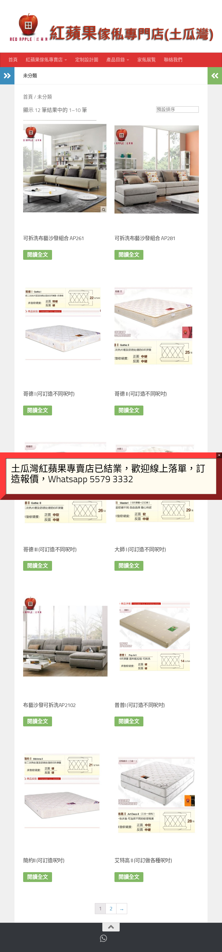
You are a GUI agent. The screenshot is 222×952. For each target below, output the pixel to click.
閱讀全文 (37, 255)
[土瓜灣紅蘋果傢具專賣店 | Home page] (111, 26)
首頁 (13, 59)
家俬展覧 (146, 59)
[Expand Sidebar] (7, 75)
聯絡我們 (173, 59)
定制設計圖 (86, 59)
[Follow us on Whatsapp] (104, 938)
